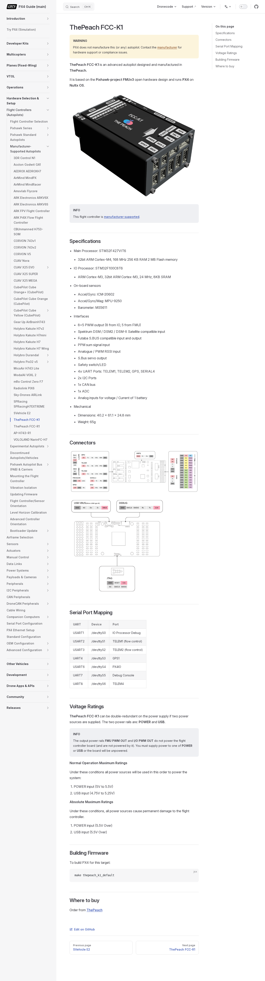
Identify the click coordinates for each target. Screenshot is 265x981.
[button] (48, 18)
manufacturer (167, 47)
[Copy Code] (192, 875)
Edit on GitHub (84, 929)
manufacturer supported (121, 216)
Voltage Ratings (226, 53)
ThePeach (94, 910)
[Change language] (228, 6)
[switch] (243, 6)
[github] (256, 6)
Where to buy (225, 66)
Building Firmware (228, 59)
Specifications (225, 33)
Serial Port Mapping (229, 46)
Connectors (223, 39)
